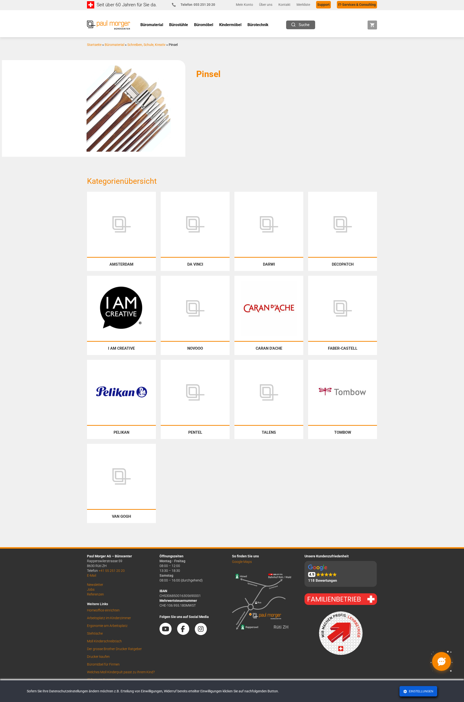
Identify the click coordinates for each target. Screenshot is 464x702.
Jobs (90, 589)
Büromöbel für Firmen (103, 664)
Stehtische (95, 633)
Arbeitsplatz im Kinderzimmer (109, 618)
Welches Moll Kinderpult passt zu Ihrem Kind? (121, 672)
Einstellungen (420, 691)
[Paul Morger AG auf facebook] (185, 633)
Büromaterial (114, 45)
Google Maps (242, 562)
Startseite (94, 45)
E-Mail (91, 575)
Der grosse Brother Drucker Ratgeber (114, 649)
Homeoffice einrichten (103, 610)
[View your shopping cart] (372, 25)
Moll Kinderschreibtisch (104, 641)
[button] (340, 574)
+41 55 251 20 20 (112, 571)
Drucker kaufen (98, 657)
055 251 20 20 (198, 5)
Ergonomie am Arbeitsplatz (107, 626)
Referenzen (95, 594)
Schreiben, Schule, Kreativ (146, 45)
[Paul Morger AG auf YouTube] (168, 633)
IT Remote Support (101, 680)
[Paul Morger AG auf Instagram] (203, 633)
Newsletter (95, 585)
